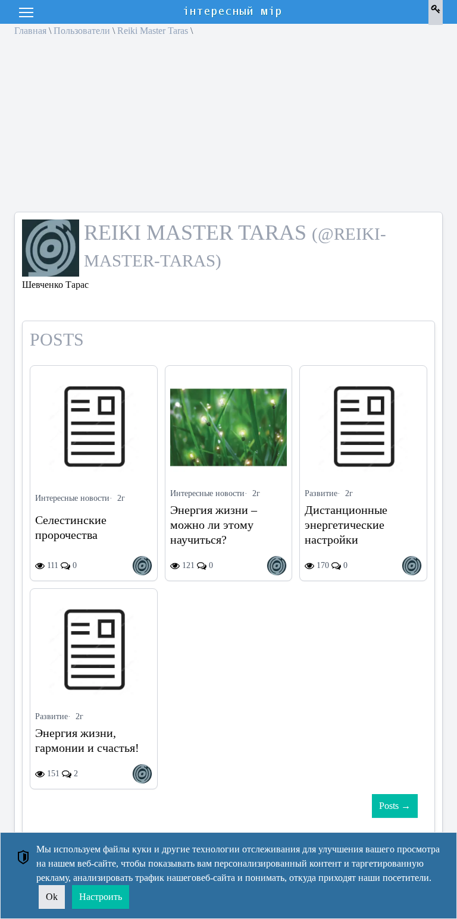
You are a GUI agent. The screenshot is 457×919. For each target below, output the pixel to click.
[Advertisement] (228, 128)
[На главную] (233, 12)
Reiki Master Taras (152, 31)
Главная (30, 31)
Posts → (395, 806)
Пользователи (82, 31)
